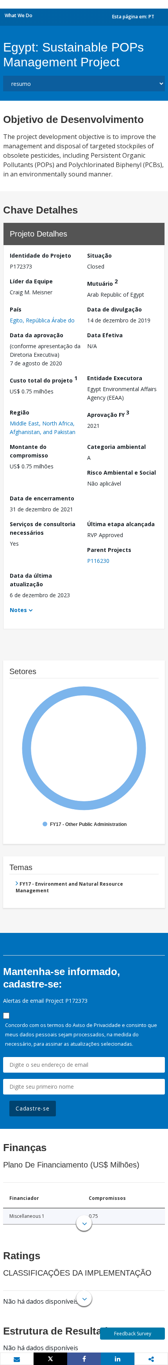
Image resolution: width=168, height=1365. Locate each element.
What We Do (18, 15)
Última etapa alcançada (121, 524)
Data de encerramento (42, 498)
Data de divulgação (114, 309)
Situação (99, 255)
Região (19, 412)
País (15, 309)
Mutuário (102, 282)
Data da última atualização (31, 580)
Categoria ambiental (116, 446)
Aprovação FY (108, 413)
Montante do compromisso (29, 451)
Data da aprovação (36, 335)
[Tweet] (50, 1359)
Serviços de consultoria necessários (42, 528)
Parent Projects (109, 549)
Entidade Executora (114, 378)
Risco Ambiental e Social (121, 472)
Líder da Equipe (31, 281)
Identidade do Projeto (40, 255)
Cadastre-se (33, 1108)
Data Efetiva (105, 335)
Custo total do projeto (43, 379)
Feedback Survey (132, 1333)
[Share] (84, 1359)
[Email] (17, 1359)
